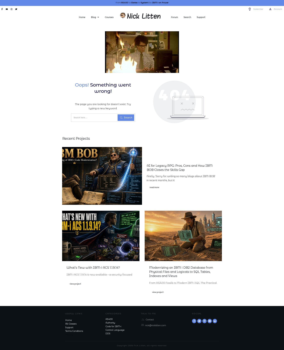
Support (69, 327)
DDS (107, 333)
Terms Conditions (74, 331)
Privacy (69, 334)
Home (68, 320)
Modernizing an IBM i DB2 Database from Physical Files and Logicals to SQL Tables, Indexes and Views (181, 272)
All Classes (70, 323)
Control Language (115, 330)
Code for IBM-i (113, 326)
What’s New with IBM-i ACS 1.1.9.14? (93, 267)
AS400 (109, 319)
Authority (110, 322)
